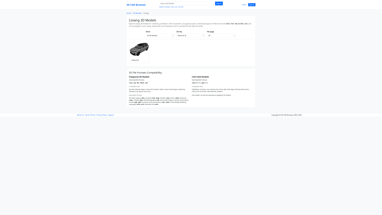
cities (172, 7)
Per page (210, 32)
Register (252, 5)
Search (219, 3)
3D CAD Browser (136, 4)
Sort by (179, 32)
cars (176, 7)
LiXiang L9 (135, 60)
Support (111, 115)
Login (244, 4)
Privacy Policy (102, 115)
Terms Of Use (90, 115)
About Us (80, 115)
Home (129, 13)
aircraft (180, 7)
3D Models (137, 13)
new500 (167, 7)
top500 (161, 7)
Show (148, 32)
